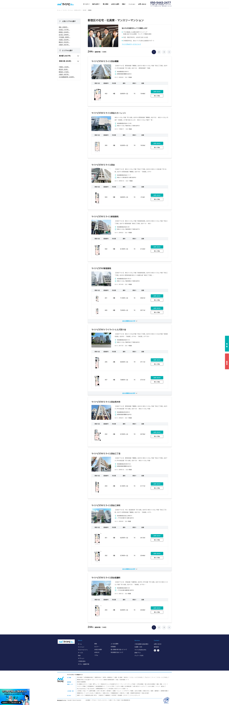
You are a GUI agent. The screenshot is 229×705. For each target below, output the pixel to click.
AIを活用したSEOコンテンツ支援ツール (118, 688)
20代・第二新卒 (101, 690)
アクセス (94, 700)
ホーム (58, 10)
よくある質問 (114, 643)
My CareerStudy (81, 688)
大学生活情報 (140, 684)
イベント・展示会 (160, 686)
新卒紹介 (109, 690)
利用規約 (113, 646)
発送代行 (101, 695)
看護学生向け (98, 677)
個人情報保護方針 (125, 700)
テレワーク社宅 (139, 655)
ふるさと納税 (151, 686)
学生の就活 (79, 677)
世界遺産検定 (90, 686)
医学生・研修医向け (108, 677)
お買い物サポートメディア (139, 686)
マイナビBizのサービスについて (131, 44)
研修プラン (138, 652)
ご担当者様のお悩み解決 (141, 644)
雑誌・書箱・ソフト (161, 684)
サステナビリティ (83, 649)
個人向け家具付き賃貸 (227, 361)
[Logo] (65, 4)
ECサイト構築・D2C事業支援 (124, 686)
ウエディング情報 (81, 686)
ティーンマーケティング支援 (128, 684)
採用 (110, 700)
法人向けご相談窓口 (227, 343)
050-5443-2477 (160, 2)
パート (153, 677)
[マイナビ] (66, 641)
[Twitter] (158, 650)
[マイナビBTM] (60, 679)
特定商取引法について (117, 652)
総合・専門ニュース (94, 684)
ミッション (132, 4)
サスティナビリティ (103, 700)
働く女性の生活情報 (150, 684)
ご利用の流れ (82, 661)
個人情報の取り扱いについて (119, 649)
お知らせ (96, 652)
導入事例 (105, 4)
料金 (79, 655)
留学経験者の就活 (88, 677)
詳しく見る (157, 95)
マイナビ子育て (111, 686)
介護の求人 (122, 693)
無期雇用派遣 (114, 693)
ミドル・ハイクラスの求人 (136, 677)
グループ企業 (116, 700)
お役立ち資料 (115, 4)
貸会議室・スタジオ (122, 695)
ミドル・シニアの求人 (162, 677)
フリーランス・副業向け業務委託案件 (105, 679)
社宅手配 (114, 695)
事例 (95, 643)
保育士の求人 (106, 693)
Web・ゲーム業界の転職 (89, 690)
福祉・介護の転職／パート (122, 679)
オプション (81, 658)
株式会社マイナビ (61, 700)
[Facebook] (155, 650)
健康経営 (107, 695)
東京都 (84, 10)
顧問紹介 (157, 690)
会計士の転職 (138, 690)
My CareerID (91, 688)
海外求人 (126, 677)
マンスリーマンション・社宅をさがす (72, 10)
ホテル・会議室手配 (83, 664)
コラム (96, 655)
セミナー (96, 646)
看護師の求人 (80, 693)
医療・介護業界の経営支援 (133, 693)
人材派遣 (79, 690)
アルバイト (147, 677)
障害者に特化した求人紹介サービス (85, 679)
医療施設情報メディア (101, 688)
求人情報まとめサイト (82, 684)
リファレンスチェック (134, 695)
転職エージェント (117, 690)
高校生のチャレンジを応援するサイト (110, 684)
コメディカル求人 (89, 693)
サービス (80, 652)
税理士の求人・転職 (148, 690)
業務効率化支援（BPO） (91, 695)
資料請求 (156, 647)
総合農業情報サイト (100, 686)
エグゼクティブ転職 (128, 690)
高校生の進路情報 (81, 681)
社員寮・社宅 (138, 647)
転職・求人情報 (118, 677)
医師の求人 (98, 693)
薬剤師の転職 (164, 690)
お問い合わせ (142, 4)
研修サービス (80, 695)
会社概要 (88, 700)
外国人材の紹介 (145, 693)
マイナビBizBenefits (140, 649)
